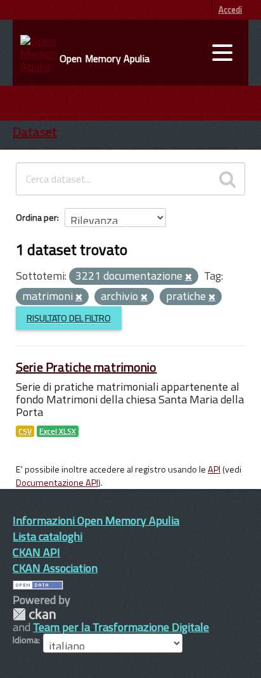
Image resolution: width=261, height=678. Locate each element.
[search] (227, 178)
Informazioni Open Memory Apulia (96, 520)
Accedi (230, 9)
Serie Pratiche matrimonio (86, 367)
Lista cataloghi (47, 536)
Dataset (35, 131)
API (214, 469)
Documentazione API (57, 483)
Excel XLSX (57, 431)
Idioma (25, 640)
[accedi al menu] (222, 52)
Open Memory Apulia (105, 58)
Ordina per (36, 217)
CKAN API (36, 552)
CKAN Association (55, 568)
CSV (25, 431)
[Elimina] (188, 277)
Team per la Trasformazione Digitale (121, 627)
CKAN (34, 614)
